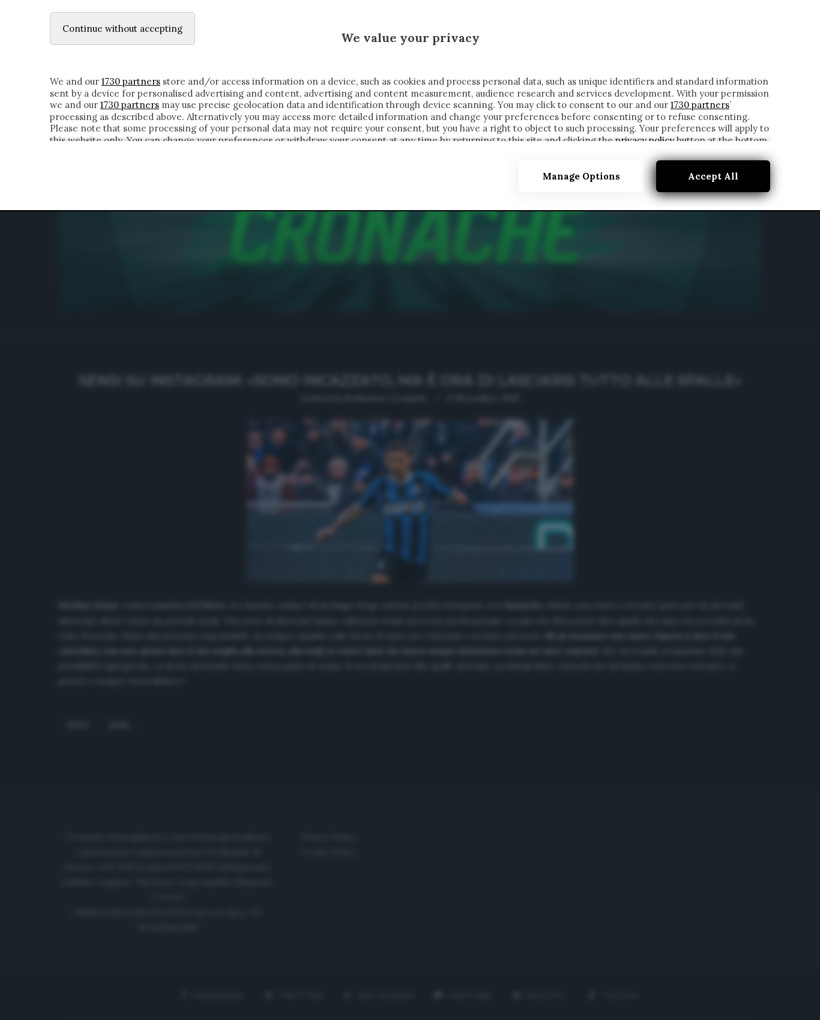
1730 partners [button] (130, 81)
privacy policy (644, 140)
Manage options (581, 176)
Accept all (713, 176)
